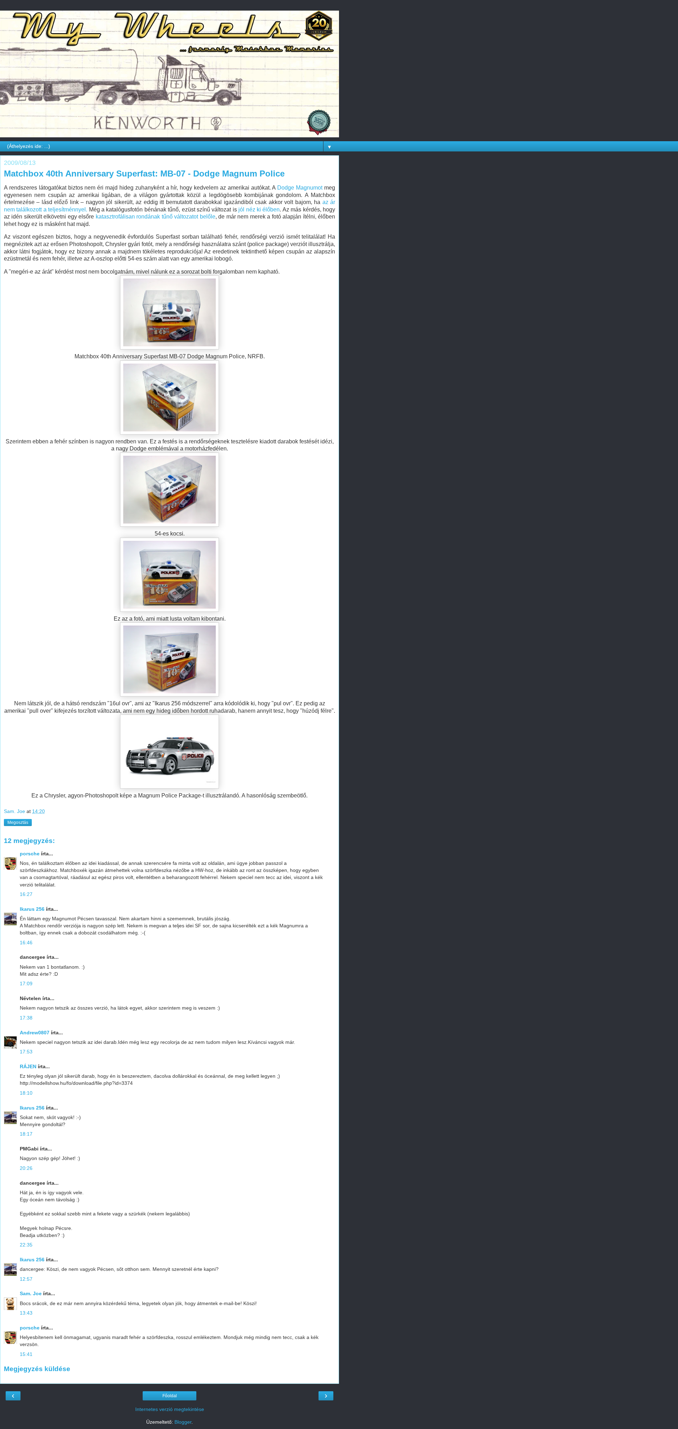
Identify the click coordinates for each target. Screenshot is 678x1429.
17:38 (26, 1018)
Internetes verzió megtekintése (169, 1409)
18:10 (26, 1093)
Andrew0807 (34, 1032)
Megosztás (17, 822)
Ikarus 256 (32, 909)
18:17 (26, 1134)
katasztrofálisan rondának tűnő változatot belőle (155, 217)
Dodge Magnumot (299, 188)
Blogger (182, 1422)
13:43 (26, 1313)
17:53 (26, 1051)
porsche (30, 853)
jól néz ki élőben (258, 210)
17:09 (26, 983)
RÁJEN (28, 1066)
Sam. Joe (31, 1293)
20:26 (26, 1168)
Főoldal (169, 1395)
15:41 (26, 1354)
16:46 (26, 942)
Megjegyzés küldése (37, 1369)
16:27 (26, 894)
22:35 (26, 1245)
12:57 (26, 1279)
